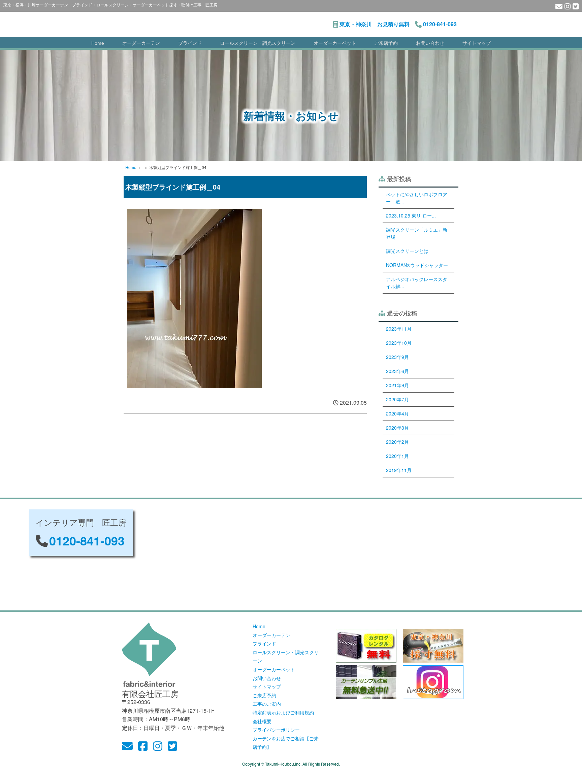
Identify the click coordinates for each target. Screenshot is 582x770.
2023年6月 (397, 371)
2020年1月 (397, 456)
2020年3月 (397, 427)
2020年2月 (397, 441)
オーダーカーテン (141, 43)
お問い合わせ (430, 43)
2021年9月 (397, 385)
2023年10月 (399, 342)
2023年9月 (397, 357)
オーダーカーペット (335, 43)
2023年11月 (399, 328)
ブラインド (190, 43)
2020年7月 (397, 399)
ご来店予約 (386, 43)
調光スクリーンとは (407, 250)
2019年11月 (399, 470)
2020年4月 (397, 413)
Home (97, 43)
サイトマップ (476, 43)
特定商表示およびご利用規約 (283, 712)
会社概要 (262, 721)
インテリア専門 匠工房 (208, 21)
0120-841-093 (440, 24)
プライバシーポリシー (276, 729)
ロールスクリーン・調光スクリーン (257, 43)
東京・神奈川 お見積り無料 (375, 24)
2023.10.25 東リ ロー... (411, 215)
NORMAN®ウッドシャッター (417, 265)
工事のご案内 (267, 703)
